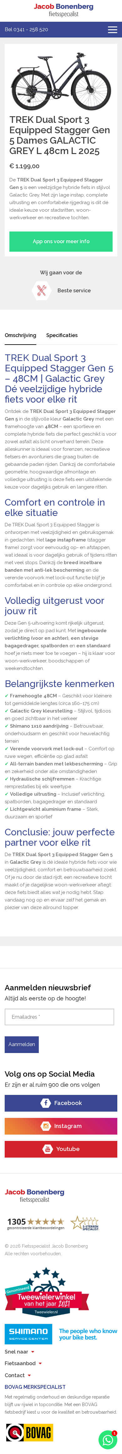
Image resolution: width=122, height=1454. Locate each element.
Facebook (68, 1103)
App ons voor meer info (61, 241)
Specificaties (62, 335)
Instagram (68, 1126)
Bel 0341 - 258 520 (26, 29)
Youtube (68, 1149)
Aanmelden (21, 1044)
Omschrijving (20, 335)
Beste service (74, 291)
